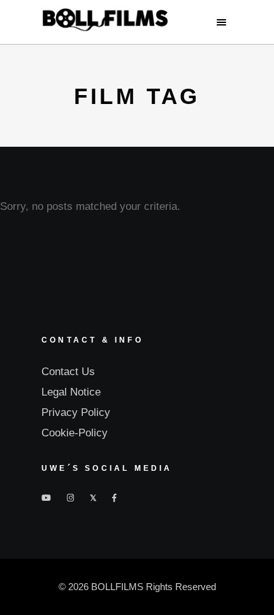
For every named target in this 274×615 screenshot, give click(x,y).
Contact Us (68, 372)
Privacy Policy (75, 412)
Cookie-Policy (74, 433)
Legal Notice (71, 392)
